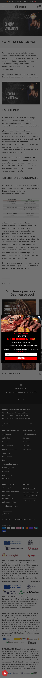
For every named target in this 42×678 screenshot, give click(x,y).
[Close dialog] (39, 317)
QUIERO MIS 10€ (21, 358)
